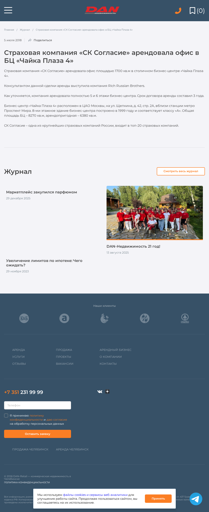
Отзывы (19, 364)
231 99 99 (23, 392)
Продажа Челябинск (30, 449)
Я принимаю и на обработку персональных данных (38, 420)
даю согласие (57, 419)
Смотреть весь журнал (180, 171)
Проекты (63, 357)
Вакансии (64, 364)
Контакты (108, 364)
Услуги (18, 357)
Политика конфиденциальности (27, 482)
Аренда (18, 350)
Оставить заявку (37, 434)
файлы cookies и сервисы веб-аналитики (95, 495)
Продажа (64, 350)
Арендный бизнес (115, 350)
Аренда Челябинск (72, 449)
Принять (158, 498)
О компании (111, 357)
